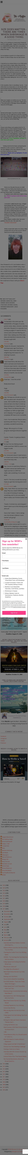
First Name (5, 560)
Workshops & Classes (11, 591)
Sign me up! (14, 612)
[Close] (26, 539)
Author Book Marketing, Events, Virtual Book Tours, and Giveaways (14, 579)
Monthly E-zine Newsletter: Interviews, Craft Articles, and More (14, 587)
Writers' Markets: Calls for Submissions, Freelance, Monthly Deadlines (14, 595)
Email (4, 553)
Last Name (5, 568)
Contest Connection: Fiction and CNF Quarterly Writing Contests (14, 583)
